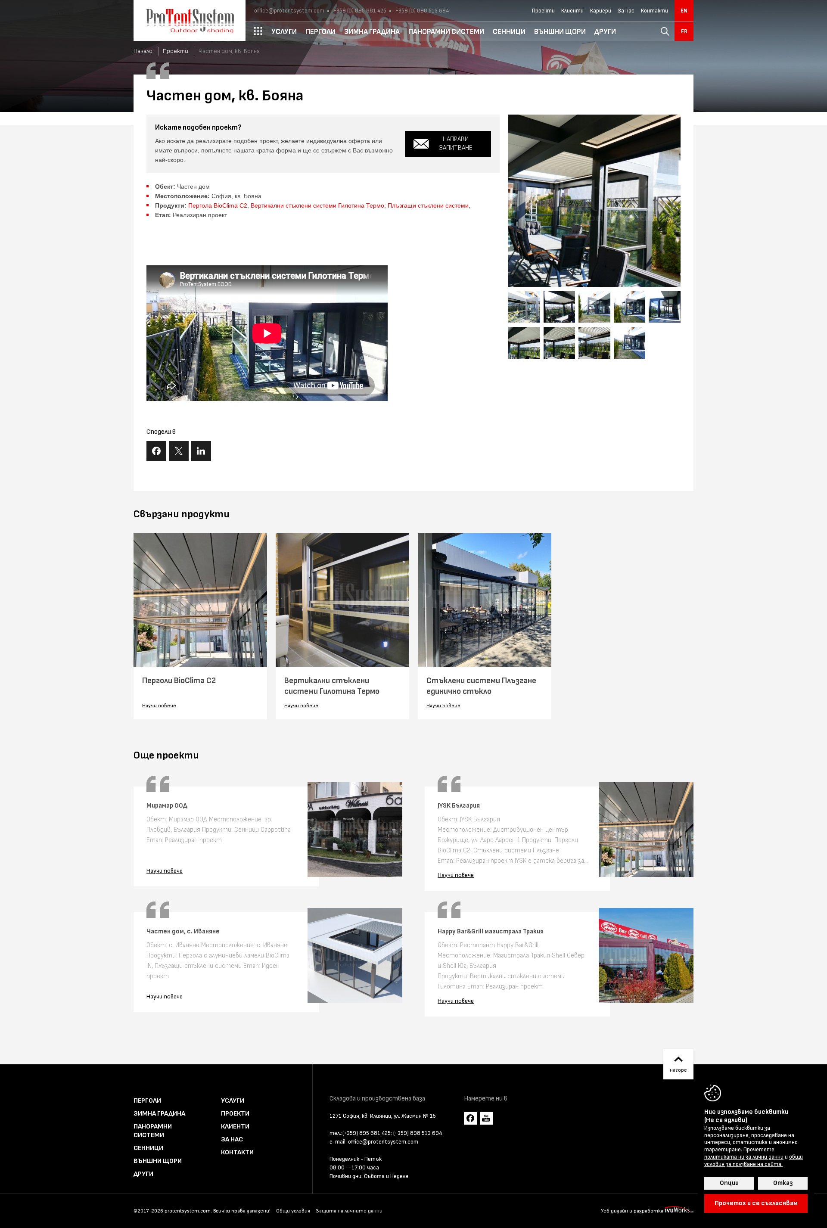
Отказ (783, 1183)
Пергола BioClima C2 (217, 205)
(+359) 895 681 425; (367, 1133)
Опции (729, 1183)
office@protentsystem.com (289, 10)
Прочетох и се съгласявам (756, 1203)
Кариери (600, 10)
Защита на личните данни (349, 1211)
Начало (143, 51)
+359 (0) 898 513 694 (421, 10)
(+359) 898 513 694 (417, 1133)
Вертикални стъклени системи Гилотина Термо (317, 205)
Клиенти (572, 10)
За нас (626, 10)
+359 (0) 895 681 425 (359, 10)
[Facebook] (470, 1118)
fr (684, 31)
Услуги (232, 1101)
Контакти (654, 10)
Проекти (543, 10)
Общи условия (293, 1211)
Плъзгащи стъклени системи (428, 205)
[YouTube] (486, 1118)
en (684, 10)
